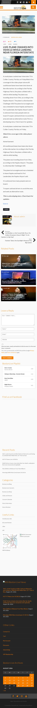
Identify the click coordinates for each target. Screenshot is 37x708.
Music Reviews (6, 507)
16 (5, 683)
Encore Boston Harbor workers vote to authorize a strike (18, 277)
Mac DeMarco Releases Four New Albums (13, 468)
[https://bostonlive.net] (20, 9)
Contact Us (6, 631)
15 (32, 680)
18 (14, 683)
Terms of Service (11, 352)
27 (23, 685)
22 (32, 683)
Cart (4, 636)
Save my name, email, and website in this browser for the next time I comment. (18, 347)
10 (9, 680)
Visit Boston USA (7, 519)
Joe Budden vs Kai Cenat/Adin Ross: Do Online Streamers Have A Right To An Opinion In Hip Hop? (16, 234)
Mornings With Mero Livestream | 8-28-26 (14, 472)
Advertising (6, 650)
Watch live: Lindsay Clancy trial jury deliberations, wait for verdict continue (18, 261)
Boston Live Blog (7, 484)
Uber (3, 526)
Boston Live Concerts (8, 488)
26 (18, 685)
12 (18, 680)
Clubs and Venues (7, 495)
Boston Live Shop (7, 492)
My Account (6, 641)
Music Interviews (7, 503)
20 (23, 683)
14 (27, 680)
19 (18, 683)
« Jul (4, 690)
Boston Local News (16, 37)
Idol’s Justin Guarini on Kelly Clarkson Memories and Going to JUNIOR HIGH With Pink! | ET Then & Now (18, 454)
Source (5, 204)
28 (27, 685)
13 (23, 680)
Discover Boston (7, 522)
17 (9, 683)
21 (27, 683)
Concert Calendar (7, 499)
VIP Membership (8, 654)
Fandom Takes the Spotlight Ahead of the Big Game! (18, 240)
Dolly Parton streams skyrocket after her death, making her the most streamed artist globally (18, 464)
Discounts (6, 645)
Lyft (3, 530)
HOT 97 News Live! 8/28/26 (10, 459)
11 (14, 680)
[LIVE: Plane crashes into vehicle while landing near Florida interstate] (18, 33)
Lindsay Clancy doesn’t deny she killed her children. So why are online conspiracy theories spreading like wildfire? (18, 294)
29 (32, 685)
